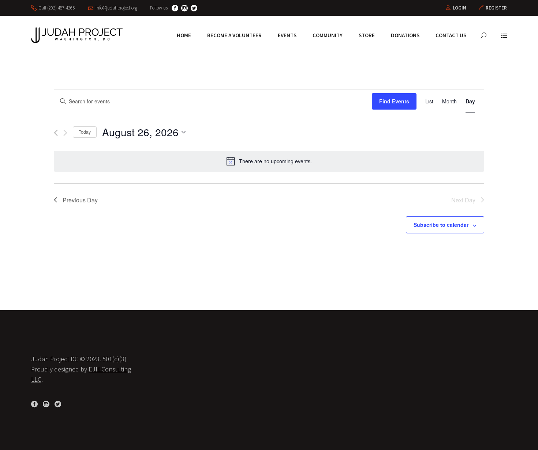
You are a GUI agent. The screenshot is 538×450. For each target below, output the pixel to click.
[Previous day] (56, 132)
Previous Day (80, 200)
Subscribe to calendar (441, 224)
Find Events (394, 101)
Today (85, 132)
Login (459, 8)
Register (496, 8)
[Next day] (65, 132)
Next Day (463, 200)
